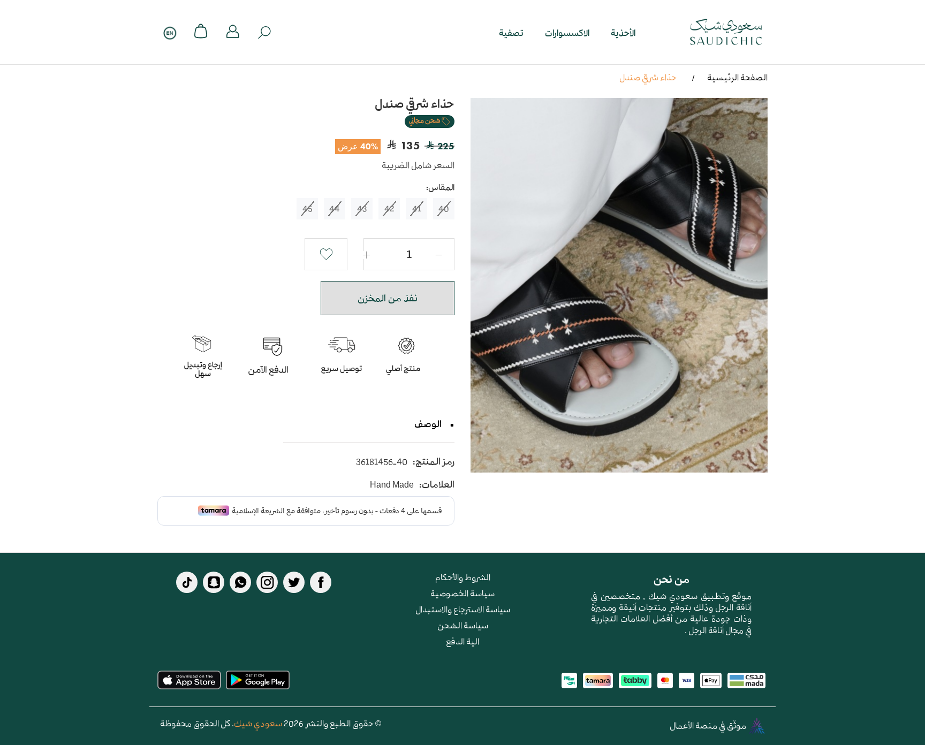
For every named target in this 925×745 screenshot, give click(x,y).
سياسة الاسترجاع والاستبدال (462, 609)
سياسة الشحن (462, 625)
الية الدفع (462, 641)
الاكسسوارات (567, 32)
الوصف (428, 424)
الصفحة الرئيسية (737, 77)
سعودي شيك (258, 723)
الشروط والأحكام (462, 576)
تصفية (511, 32)
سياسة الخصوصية (462, 593)
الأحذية (623, 32)
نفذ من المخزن (388, 298)
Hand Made (392, 484)
